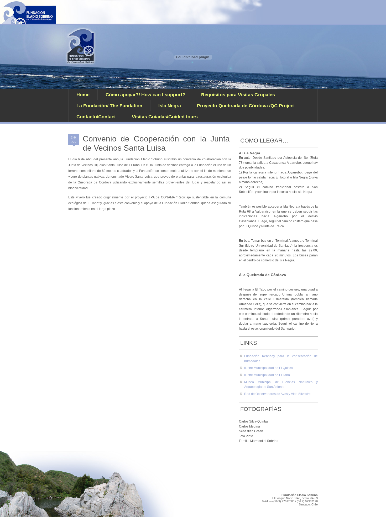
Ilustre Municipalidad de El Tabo (267, 375)
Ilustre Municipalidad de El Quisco (268, 368)
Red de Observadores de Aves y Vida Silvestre (277, 394)
